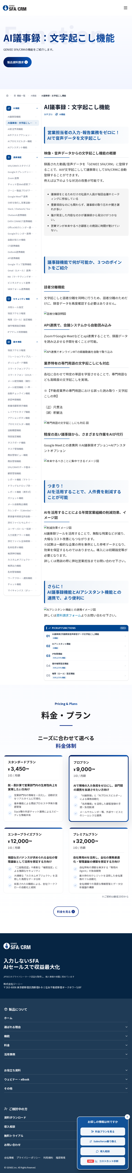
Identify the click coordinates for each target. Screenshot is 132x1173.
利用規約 (48, 1157)
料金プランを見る (104, 1131)
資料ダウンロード (15, 1117)
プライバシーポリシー (28, 1157)
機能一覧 (21, 95)
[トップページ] (7, 95)
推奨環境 (60, 1157)
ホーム (8, 1018)
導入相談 (9, 1126)
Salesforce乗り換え (105, 1141)
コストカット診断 (103, 1161)
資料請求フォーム (68, 615)
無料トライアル (13, 1136)
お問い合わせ (12, 1145)
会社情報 (9, 1157)
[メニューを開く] (125, 8)
